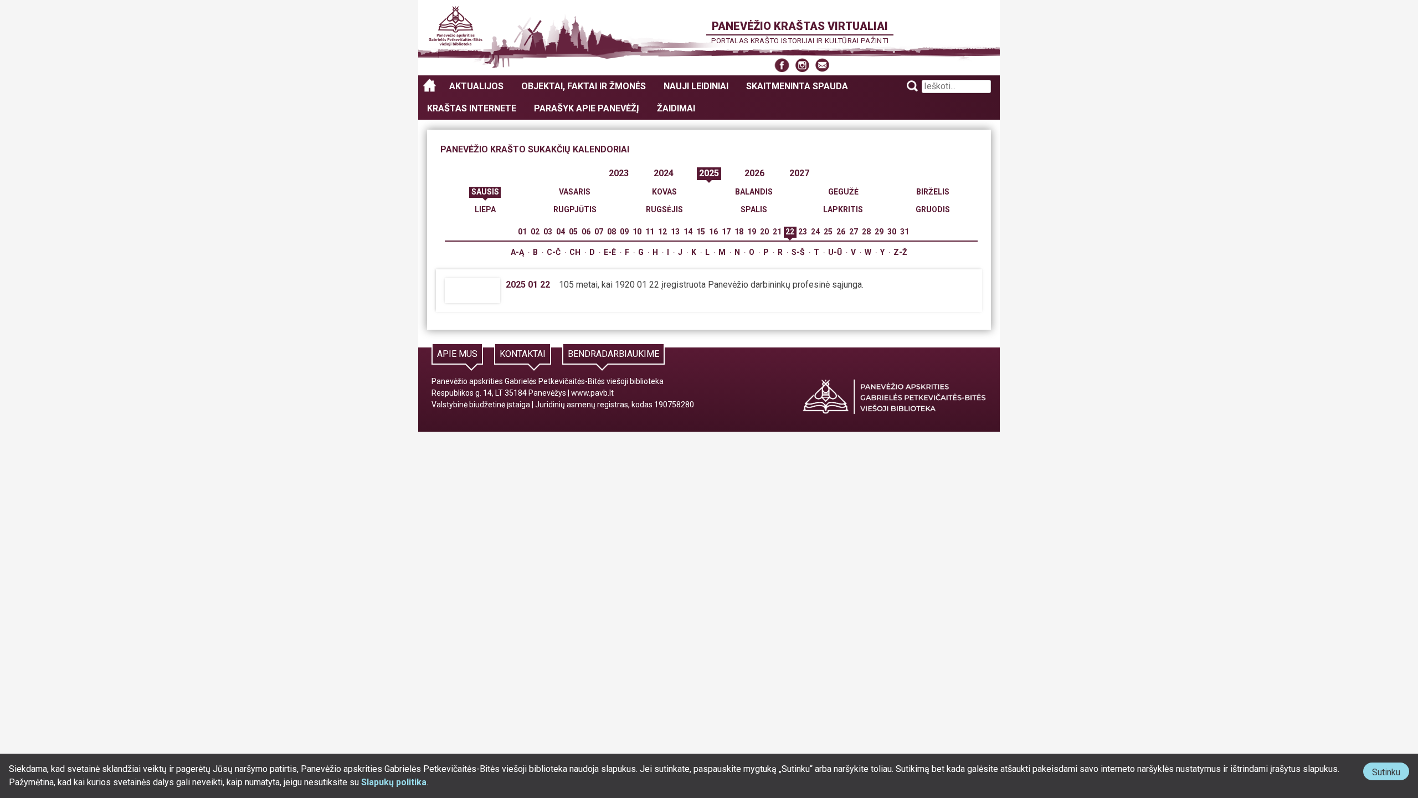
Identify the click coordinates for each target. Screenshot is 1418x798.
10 (637, 231)
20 (764, 231)
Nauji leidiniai (696, 86)
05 (573, 231)
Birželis (932, 191)
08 (611, 231)
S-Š (798, 252)
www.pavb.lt (592, 392)
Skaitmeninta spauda (797, 86)
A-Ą (517, 252)
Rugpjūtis (575, 209)
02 (535, 231)
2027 (799, 173)
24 (815, 231)
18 (738, 231)
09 (624, 231)
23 (802, 231)
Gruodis (933, 209)
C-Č (554, 252)
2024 (664, 173)
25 (828, 231)
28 (866, 231)
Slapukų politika (394, 782)
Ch (574, 252)
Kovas (664, 191)
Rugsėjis (664, 209)
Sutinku (1390, 773)
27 (853, 231)
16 (713, 231)
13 (675, 231)
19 (751, 231)
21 (777, 231)
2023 (619, 173)
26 (840, 231)
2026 (754, 173)
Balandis (754, 191)
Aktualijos (476, 86)
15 (700, 231)
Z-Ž (900, 252)
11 (649, 231)
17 (726, 231)
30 (891, 231)
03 (547, 231)
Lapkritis (843, 209)
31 (904, 231)
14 (688, 231)
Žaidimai (676, 108)
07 (598, 231)
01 (522, 231)
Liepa (485, 209)
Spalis (754, 209)
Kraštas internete (471, 108)
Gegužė (843, 191)
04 (560, 231)
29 (879, 231)
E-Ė (610, 252)
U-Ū (835, 252)
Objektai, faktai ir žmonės (583, 86)
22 (789, 231)
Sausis (485, 191)
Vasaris (574, 191)
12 (662, 231)
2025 (709, 173)
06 (586, 231)
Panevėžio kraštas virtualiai (800, 26)
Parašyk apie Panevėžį (586, 108)
